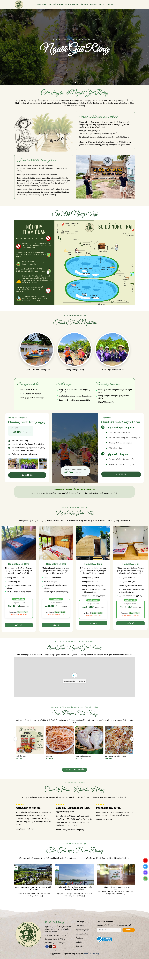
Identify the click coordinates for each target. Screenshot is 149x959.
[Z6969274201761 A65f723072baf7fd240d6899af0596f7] (93, 543)
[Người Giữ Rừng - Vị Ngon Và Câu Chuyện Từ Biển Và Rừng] (24, 4)
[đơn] (19, 543)
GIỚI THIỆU (42, 4)
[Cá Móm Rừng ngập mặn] (89, 740)
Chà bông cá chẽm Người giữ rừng (116, 887)
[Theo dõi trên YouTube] (54, 946)
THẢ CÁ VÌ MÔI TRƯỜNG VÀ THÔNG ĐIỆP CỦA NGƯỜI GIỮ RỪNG (74, 888)
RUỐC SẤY (49, 756)
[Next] (143, 47)
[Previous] (5, 47)
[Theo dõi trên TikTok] (50, 946)
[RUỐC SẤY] (60, 740)
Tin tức (101, 4)
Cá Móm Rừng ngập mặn (83, 756)
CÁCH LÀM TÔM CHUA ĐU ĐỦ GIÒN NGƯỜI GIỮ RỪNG (33, 888)
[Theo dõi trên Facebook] (47, 946)
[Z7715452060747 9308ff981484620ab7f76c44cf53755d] (56, 543)
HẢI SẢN (93, 4)
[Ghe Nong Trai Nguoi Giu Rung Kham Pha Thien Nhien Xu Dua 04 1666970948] (19, 463)
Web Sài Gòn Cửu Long (91, 954)
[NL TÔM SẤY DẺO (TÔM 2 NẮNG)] (119, 740)
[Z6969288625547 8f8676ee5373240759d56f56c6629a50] (130, 543)
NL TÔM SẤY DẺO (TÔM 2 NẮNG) (115, 756)
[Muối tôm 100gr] (30, 740)
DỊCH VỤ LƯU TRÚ (72, 4)
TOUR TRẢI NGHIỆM (56, 4)
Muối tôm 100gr (21, 756)
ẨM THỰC (84, 4)
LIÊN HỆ (110, 4)
